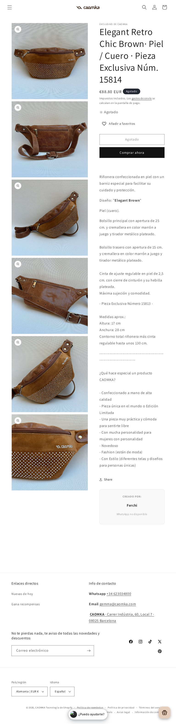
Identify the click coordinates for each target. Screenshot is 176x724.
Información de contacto (150, 712)
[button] (10, 7)
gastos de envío (142, 98)
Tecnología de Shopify (59, 707)
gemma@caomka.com (118, 604)
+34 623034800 (119, 593)
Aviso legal (123, 712)
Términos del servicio (152, 707)
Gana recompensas (25, 604)
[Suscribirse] (89, 650)
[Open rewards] (164, 713)
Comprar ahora (132, 152)
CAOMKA (40, 707)
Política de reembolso (90, 707)
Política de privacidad (121, 707)
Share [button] (108, 479)
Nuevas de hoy (22, 594)
